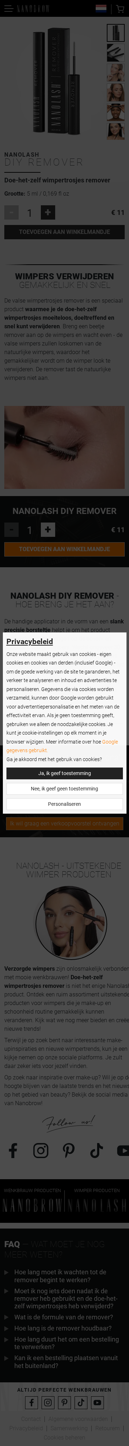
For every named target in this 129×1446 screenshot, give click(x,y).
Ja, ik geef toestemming (64, 773)
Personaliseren (64, 804)
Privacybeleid (29, 641)
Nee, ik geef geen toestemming (64, 789)
